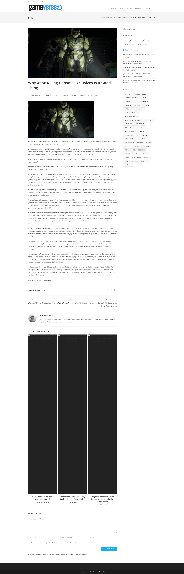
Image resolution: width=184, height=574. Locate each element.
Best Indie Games (131, 98)
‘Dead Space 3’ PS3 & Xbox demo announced (42, 498)
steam (127, 150)
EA (133, 109)
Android (128, 94)
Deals (146, 105)
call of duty (143, 101)
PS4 (143, 139)
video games (136, 157)
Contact (51, 2)
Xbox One (128, 165)
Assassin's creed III (141, 94)
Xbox (40, 280)
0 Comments (93, 95)
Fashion (141, 109)
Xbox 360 (135, 161)
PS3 (138, 139)
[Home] (99, 17)
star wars (147, 146)
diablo (127, 109)
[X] (126, 42)
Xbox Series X (47, 280)
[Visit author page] (32, 318)
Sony (126, 146)
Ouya (142, 131)
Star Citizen (136, 146)
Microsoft (35, 280)
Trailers (128, 154)
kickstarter (140, 124)
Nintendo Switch (131, 131)
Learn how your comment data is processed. (72, 554)
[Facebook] (133, 42)
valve (127, 157)
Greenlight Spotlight (132, 120)
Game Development (132, 113)
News (82, 95)
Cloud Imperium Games (133, 105)
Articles (65, 95)
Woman (147, 157)
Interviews (128, 124)
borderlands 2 (130, 101)
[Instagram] (139, 42)
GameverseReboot (131, 116)
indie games (148, 120)
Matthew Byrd (35, 95)
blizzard (143, 98)
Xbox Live (144, 161)
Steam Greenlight (138, 150)
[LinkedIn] (146, 42)
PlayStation (129, 139)
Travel (136, 154)
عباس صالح (126, 74)
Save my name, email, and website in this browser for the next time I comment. (59, 543)
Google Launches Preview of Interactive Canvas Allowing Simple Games (102, 499)
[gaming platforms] (129, 29)
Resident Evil (129, 142)
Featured (74, 95)
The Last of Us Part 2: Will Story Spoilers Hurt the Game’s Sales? (72, 498)
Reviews (44, 2)
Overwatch (129, 135)
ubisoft (144, 154)
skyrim (148, 142)
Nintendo (139, 128)
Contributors (37, 2)
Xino (124, 67)
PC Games (144, 135)
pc (137, 135)
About (30, 2)
